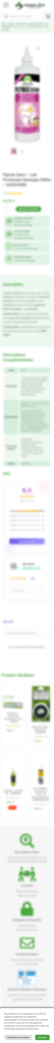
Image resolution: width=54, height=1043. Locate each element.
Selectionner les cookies (18, 1037)
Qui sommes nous (27, 852)
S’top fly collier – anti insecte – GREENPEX (41, 730)
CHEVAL (11, 24)
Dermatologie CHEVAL (35, 24)
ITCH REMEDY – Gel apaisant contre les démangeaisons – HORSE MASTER (41, 794)
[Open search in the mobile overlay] (20, 16)
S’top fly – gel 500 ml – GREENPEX (13, 792)
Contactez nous (27, 954)
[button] (38, 48)
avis (5, 193)
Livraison (27, 885)
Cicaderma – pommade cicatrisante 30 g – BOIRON (13, 717)
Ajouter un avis (27, 542)
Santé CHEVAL (21, 24)
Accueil (4, 24)
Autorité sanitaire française (27, 989)
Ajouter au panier (28, 209)
